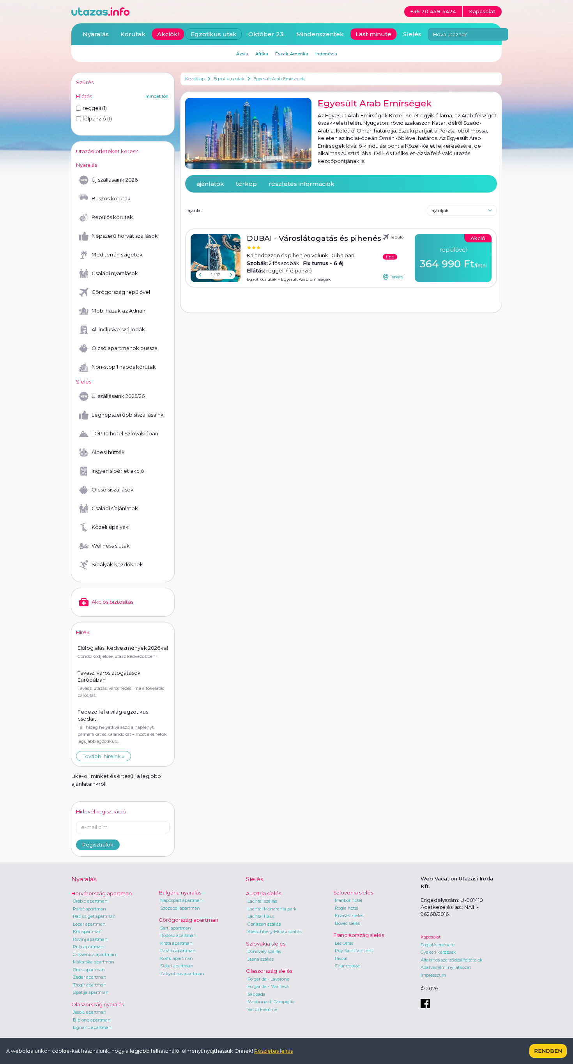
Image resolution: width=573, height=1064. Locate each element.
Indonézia (326, 54)
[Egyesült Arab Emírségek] (248, 133)
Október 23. (266, 34)
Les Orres (344, 943)
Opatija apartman (91, 992)
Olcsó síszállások (113, 489)
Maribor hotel (348, 900)
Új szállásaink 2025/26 (118, 396)
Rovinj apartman (90, 939)
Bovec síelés (347, 923)
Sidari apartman (176, 966)
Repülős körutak (112, 217)
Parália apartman (178, 950)
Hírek (83, 632)
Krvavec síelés (349, 915)
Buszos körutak (111, 198)
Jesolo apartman (89, 1012)
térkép (246, 183)
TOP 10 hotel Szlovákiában (125, 433)
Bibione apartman (92, 1020)
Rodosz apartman (178, 935)
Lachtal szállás (262, 901)
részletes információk (301, 183)
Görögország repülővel (121, 292)
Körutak (132, 34)
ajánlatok (210, 183)
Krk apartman (87, 931)
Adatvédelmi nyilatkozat (446, 967)
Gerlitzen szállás (264, 924)
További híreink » (103, 756)
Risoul (341, 958)
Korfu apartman (176, 958)
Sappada (256, 994)
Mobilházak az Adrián (118, 311)
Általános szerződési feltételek (452, 960)
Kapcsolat (430, 937)
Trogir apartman (89, 985)
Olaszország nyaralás (97, 1004)
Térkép (396, 276)
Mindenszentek (320, 34)
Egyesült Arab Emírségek (279, 78)
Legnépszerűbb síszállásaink (128, 415)
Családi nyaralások (115, 273)
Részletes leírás (273, 1051)
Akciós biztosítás (112, 602)
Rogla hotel (346, 908)
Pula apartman (88, 946)
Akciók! (168, 34)
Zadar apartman (89, 977)
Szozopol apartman (180, 908)
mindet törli (157, 96)
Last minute (373, 34)
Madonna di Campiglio (271, 1001)
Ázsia (242, 54)
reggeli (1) (95, 108)
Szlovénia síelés (353, 892)
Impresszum (433, 975)
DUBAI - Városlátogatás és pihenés (314, 238)
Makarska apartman (93, 962)
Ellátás (84, 96)
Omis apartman (89, 969)
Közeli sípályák (110, 527)
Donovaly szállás (264, 951)
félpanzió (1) (97, 118)
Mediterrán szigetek (117, 254)
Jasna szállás (261, 959)
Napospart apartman (181, 900)
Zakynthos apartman (182, 973)
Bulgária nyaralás (180, 892)
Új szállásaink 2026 (115, 180)
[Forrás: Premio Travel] (216, 258)
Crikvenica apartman (94, 954)
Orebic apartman (90, 901)
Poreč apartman (89, 909)
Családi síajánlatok (115, 508)
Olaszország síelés (269, 971)
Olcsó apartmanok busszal (125, 348)
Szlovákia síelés (265, 943)
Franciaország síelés (358, 935)
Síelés (412, 34)
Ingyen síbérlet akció (118, 471)
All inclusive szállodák (118, 329)
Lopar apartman (89, 924)
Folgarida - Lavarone (268, 979)
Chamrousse (347, 966)
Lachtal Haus (261, 916)
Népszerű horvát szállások (125, 236)
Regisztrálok (97, 844)
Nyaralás (96, 34)
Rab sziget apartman (94, 916)
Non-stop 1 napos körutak (124, 367)
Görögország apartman (188, 920)
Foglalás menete (438, 944)
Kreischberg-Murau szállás (275, 931)
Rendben (548, 1051)
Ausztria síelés (263, 893)
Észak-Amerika (291, 54)
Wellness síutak (111, 546)
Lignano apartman (92, 1027)
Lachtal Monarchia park (272, 909)
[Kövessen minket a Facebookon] (425, 1003)
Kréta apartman (176, 943)
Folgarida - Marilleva (268, 986)
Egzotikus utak (229, 78)
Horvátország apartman (101, 893)
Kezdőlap (195, 78)
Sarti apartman (175, 928)
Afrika (261, 54)
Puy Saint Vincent (354, 950)
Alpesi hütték (108, 452)
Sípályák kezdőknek (117, 564)
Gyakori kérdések (438, 952)
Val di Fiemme (262, 1009)
